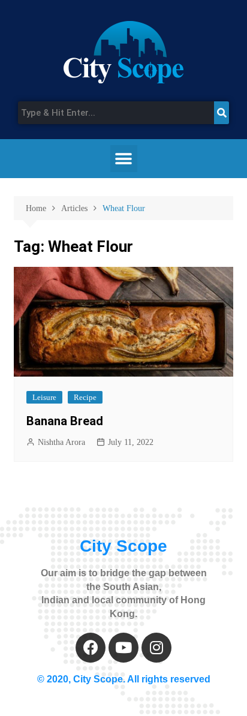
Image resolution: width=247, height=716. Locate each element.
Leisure (44, 397)
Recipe (85, 397)
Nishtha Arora (61, 442)
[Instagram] (156, 648)
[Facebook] (91, 648)
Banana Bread (64, 421)
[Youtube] (123, 648)
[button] (123, 158)
